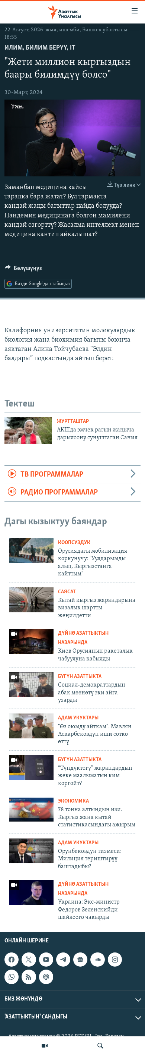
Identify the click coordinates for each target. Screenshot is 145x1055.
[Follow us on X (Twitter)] (29, 960)
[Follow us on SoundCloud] (97, 960)
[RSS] (29, 977)
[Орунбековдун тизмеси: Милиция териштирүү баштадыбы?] (31, 850)
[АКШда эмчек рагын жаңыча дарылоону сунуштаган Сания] (28, 430)
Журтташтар (73, 421)
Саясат (67, 592)
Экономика (73, 801)
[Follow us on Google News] (80, 960)
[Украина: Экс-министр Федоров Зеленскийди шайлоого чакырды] (31, 892)
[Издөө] (100, 1045)
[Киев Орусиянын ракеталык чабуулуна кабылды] (31, 641)
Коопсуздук (74, 543)
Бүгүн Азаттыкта (80, 676)
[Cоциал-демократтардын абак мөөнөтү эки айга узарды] (31, 684)
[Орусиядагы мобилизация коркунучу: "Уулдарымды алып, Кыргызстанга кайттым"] (31, 550)
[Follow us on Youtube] (46, 960)
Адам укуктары (78, 718)
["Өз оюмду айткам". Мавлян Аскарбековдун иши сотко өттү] (31, 725)
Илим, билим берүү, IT (39, 48)
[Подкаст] (46, 977)
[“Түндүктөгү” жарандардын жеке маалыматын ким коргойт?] (31, 767)
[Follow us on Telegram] (63, 960)
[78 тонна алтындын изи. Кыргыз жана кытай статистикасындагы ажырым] (31, 809)
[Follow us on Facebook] (11, 960)
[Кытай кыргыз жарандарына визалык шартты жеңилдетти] (31, 599)
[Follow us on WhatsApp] (11, 977)
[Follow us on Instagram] (115, 960)
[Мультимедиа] (44, 1045)
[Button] (23, 270)
